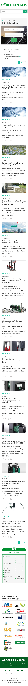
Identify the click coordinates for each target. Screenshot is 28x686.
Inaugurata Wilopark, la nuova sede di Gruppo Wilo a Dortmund (13, 164)
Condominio (7, 570)
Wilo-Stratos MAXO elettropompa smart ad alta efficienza (11, 400)
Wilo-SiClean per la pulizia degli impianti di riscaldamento (13, 522)
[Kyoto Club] (7, 623)
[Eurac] (20, 636)
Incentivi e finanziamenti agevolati (19, 563)
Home (3, 20)
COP (5, 574)
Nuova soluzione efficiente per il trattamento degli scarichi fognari (13, 483)
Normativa (19, 568)
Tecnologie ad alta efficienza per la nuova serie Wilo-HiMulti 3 (13, 442)
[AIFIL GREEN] (20, 642)
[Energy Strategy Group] (7, 611)
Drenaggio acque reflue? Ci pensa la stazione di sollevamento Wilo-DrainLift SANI (14, 203)
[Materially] (7, 617)
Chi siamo (5, 663)
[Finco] (7, 642)
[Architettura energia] (7, 630)
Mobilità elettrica (20, 566)
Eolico (18, 556)
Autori (11, 663)
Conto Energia (7, 572)
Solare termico (20, 572)
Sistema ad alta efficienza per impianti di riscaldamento (12, 322)
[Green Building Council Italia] (7, 648)
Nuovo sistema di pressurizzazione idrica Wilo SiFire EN (12, 361)
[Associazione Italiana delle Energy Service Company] (20, 630)
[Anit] (20, 605)
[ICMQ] (20, 611)
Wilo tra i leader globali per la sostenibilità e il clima (12, 241)
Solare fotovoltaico (20, 570)
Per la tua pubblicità (20, 663)
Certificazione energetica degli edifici (7, 563)
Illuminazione (19, 560)
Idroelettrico (19, 558)
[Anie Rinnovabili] (7, 605)
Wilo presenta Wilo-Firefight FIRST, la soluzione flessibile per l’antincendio (13, 280)
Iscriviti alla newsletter (14, 665)
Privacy (19, 682)
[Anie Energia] (20, 623)
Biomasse (6, 560)
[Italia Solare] (7, 636)
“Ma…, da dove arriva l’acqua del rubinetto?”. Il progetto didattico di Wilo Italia (13, 87)
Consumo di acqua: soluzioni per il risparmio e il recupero (13, 126)
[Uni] (20, 617)
